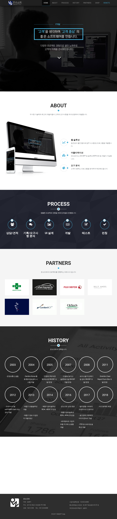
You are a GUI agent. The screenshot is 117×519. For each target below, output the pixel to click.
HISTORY (76, 3)
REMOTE (107, 3)
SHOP (97, 3)
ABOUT (54, 3)
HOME (46, 3)
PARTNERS (87, 3)
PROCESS (65, 3)
